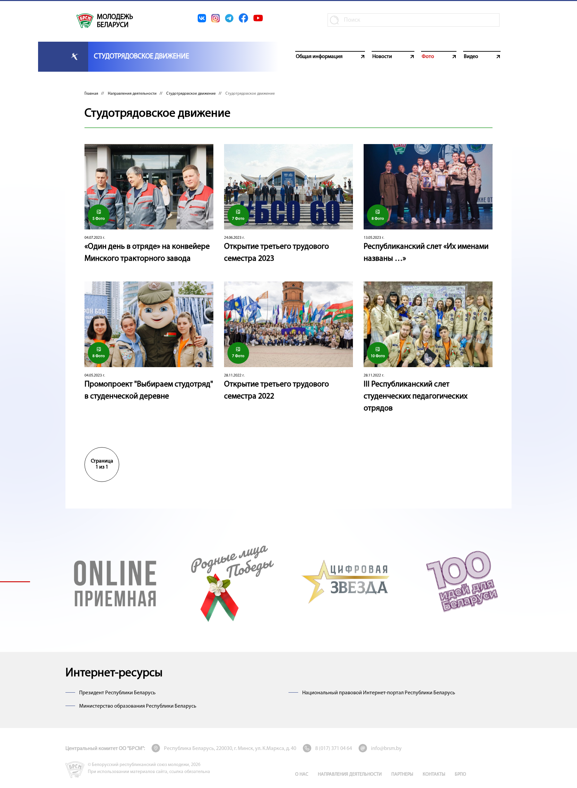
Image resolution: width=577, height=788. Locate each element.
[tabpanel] (115, 581)
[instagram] (215, 18)
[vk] (202, 18)
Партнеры (402, 774)
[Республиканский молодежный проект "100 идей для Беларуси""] (462, 581)
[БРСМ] (84, 20)
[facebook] (243, 18)
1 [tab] (15, 581)
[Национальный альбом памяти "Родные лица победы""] (230, 581)
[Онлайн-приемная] (115, 581)
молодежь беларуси (115, 21)
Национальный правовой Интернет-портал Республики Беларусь (378, 693)
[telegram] (229, 18)
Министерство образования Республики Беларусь (137, 706)
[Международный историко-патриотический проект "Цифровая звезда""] (346, 581)
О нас (301, 774)
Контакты (434, 774)
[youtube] (258, 18)
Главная (91, 94)
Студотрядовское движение (191, 94)
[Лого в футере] (74, 769)
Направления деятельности (132, 94)
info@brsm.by (386, 748)
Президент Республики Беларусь (117, 693)
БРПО (460, 774)
